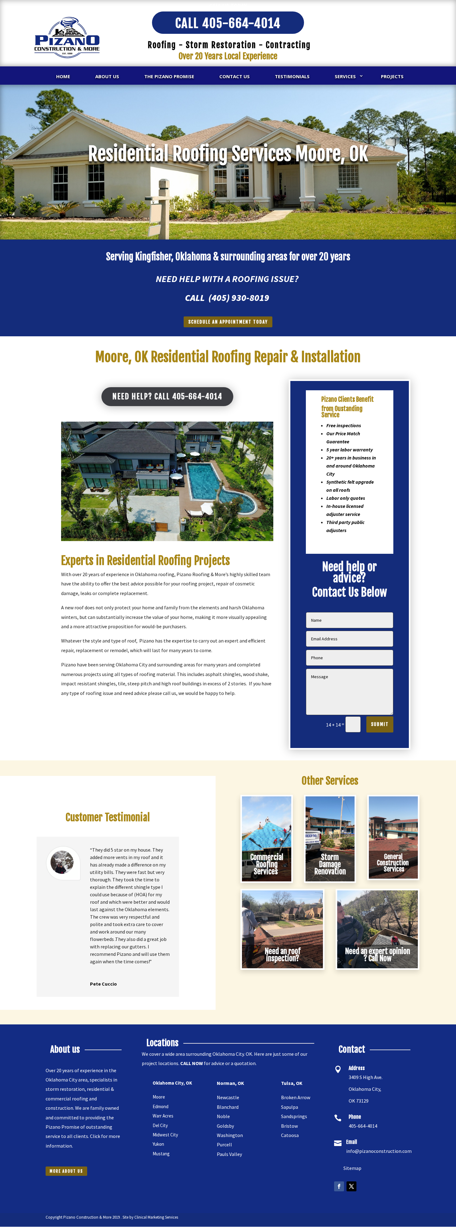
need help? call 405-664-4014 (167, 396)
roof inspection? (283, 955)
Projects (392, 76)
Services (345, 76)
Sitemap (350, 1168)
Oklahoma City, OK (172, 1083)
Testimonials (292, 76)
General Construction (393, 863)
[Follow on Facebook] (339, 1186)
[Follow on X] (351, 1186)
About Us (107, 76)
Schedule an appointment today (228, 322)
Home (63, 76)
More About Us (66, 1171)
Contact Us (234, 76)
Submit (380, 724)
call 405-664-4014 (228, 23)
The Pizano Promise (169, 76)
